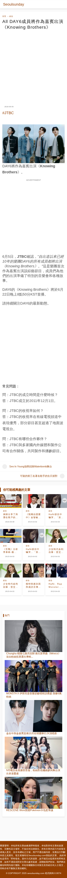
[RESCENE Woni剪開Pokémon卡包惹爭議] (33, 793)
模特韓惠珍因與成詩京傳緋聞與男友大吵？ (33, 585)
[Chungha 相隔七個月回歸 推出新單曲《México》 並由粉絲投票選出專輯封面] (33, 636)
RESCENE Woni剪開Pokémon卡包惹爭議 (29, 810)
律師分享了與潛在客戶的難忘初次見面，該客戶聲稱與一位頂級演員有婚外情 (10, 516)
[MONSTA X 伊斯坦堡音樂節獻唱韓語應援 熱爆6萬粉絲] (33, 676)
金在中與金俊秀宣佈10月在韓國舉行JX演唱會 (31, 733)
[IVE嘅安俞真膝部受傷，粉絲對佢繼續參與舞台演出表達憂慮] (33, 753)
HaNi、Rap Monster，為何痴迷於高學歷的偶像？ (56, 585)
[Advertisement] (33, 65)
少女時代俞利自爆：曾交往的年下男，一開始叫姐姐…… (56, 551)
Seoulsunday (13, 4)
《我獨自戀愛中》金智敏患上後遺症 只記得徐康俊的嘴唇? (33, 516)
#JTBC (8, 113)
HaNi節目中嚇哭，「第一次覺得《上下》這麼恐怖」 (56, 516)
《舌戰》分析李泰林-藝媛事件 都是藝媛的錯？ (10, 551)
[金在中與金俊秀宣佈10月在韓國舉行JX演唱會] (33, 716)
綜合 (11, 16)
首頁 (4, 16)
